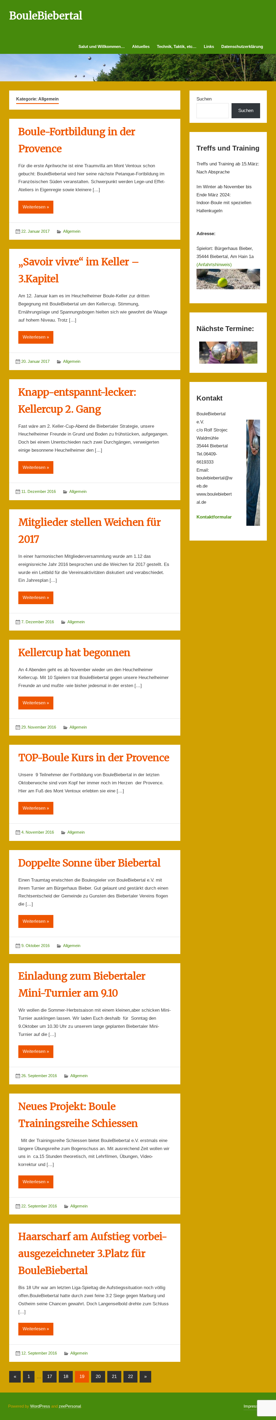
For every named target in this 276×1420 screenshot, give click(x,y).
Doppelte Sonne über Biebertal (89, 863)
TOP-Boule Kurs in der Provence (93, 758)
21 (114, 1376)
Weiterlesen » (36, 207)
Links (209, 46)
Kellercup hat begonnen (74, 653)
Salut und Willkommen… (101, 46)
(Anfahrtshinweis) (214, 264)
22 (130, 1376)
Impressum (254, 1406)
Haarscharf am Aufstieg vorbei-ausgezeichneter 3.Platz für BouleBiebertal (92, 1254)
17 (49, 1376)
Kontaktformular (214, 517)
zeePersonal (70, 1406)
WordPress (40, 1406)
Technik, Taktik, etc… (176, 46)
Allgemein (71, 231)
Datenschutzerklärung (242, 46)
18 (65, 1376)
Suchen (204, 99)
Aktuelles (141, 46)
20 (98, 1376)
